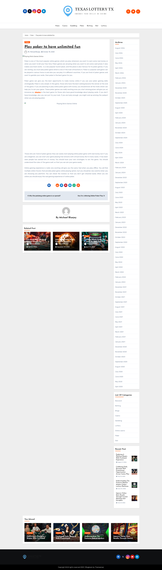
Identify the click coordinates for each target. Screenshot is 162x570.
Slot (96, 26)
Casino (64, 26)
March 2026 (119, 73)
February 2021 (120, 337)
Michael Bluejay (35, 52)
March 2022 (119, 272)
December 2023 (121, 177)
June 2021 (119, 317)
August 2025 (120, 108)
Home (57, 26)
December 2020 (121, 347)
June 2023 (119, 197)
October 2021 (120, 297)
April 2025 (119, 113)
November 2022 (121, 232)
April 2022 (119, 267)
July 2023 (119, 192)
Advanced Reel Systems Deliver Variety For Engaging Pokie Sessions (36, 241)
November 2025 (121, 93)
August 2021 (119, 307)
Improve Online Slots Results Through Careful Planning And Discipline (122, 496)
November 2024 (121, 128)
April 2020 (119, 387)
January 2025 (120, 123)
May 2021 (118, 322)
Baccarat (118, 401)
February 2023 (120, 217)
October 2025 (120, 98)
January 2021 (120, 342)
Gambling (73, 26)
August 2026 (120, 48)
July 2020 (119, 372)
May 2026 (118, 63)
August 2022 (120, 247)
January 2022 (120, 282)
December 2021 (120, 287)
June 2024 (119, 148)
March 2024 (119, 163)
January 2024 (120, 172)
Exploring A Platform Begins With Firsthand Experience (36, 538)
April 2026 (119, 68)
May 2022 (118, 262)
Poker (82, 26)
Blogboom (89, 567)
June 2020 (119, 377)
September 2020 (121, 362)
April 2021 (118, 327)
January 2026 (120, 83)
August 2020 (120, 367)
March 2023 (119, 212)
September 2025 (121, 103)
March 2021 (119, 332)
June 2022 (119, 257)
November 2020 (121, 352)
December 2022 (121, 227)
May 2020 (118, 382)
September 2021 (121, 302)
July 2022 (119, 252)
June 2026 (119, 58)
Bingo (117, 411)
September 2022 (121, 242)
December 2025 (121, 88)
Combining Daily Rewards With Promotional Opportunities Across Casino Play (122, 470)
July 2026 (119, 53)
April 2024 (119, 158)
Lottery (104, 26)
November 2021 (120, 292)
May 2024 (118, 153)
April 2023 (119, 207)
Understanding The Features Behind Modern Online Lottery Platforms (94, 538)
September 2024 (121, 138)
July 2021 (118, 312)
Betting (90, 26)
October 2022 (120, 237)
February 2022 (120, 277)
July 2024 (119, 143)
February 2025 (120, 118)
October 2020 (120, 357)
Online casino (120, 431)
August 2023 (120, 187)
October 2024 (120, 133)
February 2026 (120, 78)
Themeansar (99, 567)
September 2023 (121, 182)
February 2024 (120, 167)
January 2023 (120, 222)
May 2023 (118, 202)
